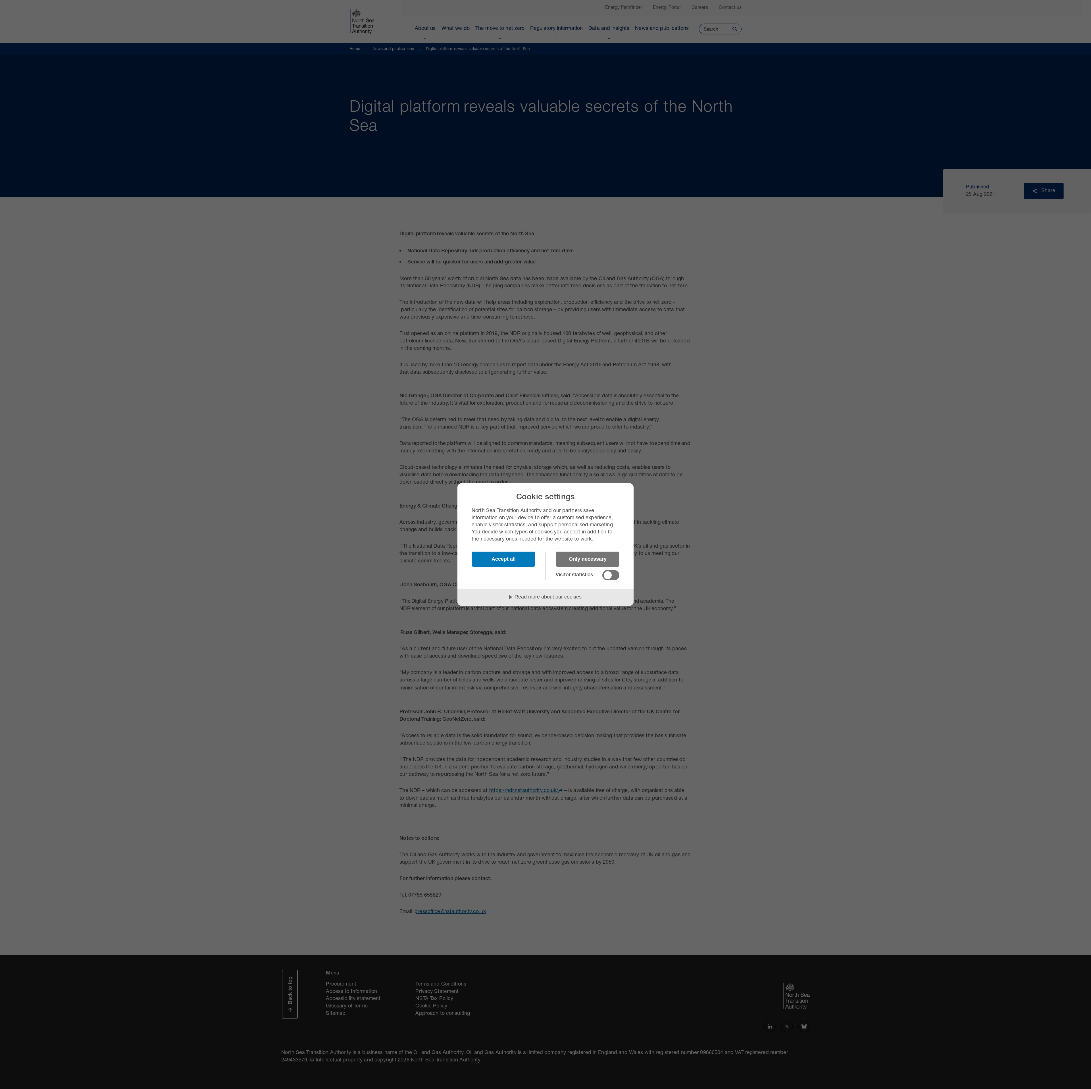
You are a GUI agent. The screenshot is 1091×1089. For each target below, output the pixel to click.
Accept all (504, 559)
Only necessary (588, 559)
